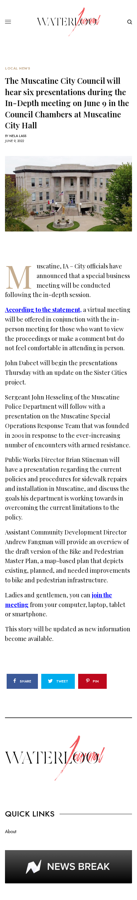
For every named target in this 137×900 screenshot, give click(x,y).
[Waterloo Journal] (68, 22)
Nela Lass (17, 135)
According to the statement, (43, 310)
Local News (17, 68)
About (10, 831)
